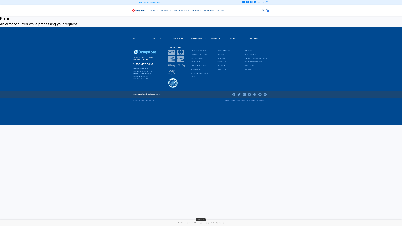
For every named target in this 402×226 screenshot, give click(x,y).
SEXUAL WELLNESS (250, 65)
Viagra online (137, 94)
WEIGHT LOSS (222, 62)
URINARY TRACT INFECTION (253, 62)
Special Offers (209, 10)
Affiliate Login (155, 2)
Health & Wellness (180, 10)
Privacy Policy (230, 100)
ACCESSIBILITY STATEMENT (199, 73)
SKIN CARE (221, 54)
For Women (165, 10)
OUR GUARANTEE (198, 38)
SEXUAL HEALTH (196, 62)
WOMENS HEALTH (223, 69)
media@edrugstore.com (151, 94)
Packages (195, 10)
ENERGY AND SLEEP (224, 50)
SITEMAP (193, 77)
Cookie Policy (204, 223)
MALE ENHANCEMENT (197, 58)
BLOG (232, 38)
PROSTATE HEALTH (250, 54)
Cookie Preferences (217, 223)
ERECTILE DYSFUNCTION (198, 50)
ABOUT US (157, 38)
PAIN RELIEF (248, 50)
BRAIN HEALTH (222, 58)
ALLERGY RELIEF (223, 65)
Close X (200, 220)
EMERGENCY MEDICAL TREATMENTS (255, 58)
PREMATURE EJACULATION (199, 54)
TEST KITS (247, 69)
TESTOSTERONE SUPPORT (199, 65)
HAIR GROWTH (195, 69)
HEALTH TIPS (216, 38)
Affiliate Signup (144, 2)
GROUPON (253, 38)
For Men (153, 10)
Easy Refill (220, 10)
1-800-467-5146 (143, 64)
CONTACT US (177, 38)
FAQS (135, 38)
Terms (238, 100)
